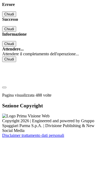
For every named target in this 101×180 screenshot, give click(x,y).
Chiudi (9, 14)
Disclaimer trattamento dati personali (33, 135)
